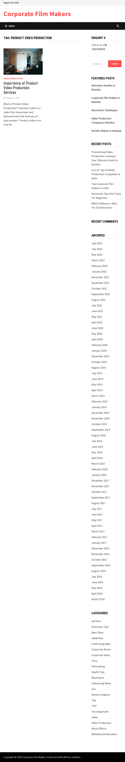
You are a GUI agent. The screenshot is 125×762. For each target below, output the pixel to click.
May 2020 (96, 333)
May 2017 (96, 520)
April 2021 (97, 322)
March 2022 (98, 260)
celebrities (97, 638)
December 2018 (100, 413)
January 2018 (99, 475)
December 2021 (100, 277)
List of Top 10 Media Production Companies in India (105, 174)
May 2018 (96, 452)
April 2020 (97, 339)
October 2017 (99, 492)
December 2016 (100, 548)
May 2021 (96, 316)
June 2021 (97, 311)
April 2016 (97, 593)
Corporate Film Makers (37, 13)
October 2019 (99, 362)
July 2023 (96, 243)
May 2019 (96, 384)
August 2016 (98, 571)
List (93, 689)
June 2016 (97, 582)
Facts (94, 660)
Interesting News (101, 683)
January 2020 (99, 350)
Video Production (13, 78)
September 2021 (100, 294)
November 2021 (100, 283)
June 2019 (97, 379)
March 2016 (98, 599)
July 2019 (96, 373)
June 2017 (97, 514)
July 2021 (96, 305)
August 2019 (98, 367)
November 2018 (100, 418)
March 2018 (98, 463)
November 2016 (100, 554)
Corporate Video (100, 655)
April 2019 (97, 390)
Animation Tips (100, 627)
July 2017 (96, 509)
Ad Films (96, 621)
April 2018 (97, 458)
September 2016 (100, 565)
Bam (77, 757)
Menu (12, 25)
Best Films (97, 632)
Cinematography (100, 644)
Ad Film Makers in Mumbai (106, 131)
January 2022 (99, 271)
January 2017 (99, 542)
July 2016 (96, 576)
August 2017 (98, 503)
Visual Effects (99, 728)
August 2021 (98, 300)
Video (94, 717)
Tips (93, 700)
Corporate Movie (101, 649)
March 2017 (98, 531)
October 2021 (99, 288)
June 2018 (97, 446)
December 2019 (100, 356)
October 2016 (99, 559)
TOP (94, 706)
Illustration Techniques (104, 110)
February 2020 (99, 345)
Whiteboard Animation (104, 734)
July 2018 (96, 441)
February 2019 (99, 401)
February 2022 (99, 266)
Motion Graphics (100, 694)
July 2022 (96, 249)
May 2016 (96, 588)
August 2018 (98, 435)
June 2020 (97, 328)
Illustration (97, 677)
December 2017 (100, 480)
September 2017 (100, 497)
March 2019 (98, 396)
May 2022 (96, 254)
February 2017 (99, 537)
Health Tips (98, 672)
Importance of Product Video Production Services (21, 88)
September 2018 (100, 429)
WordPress (65, 757)
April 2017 (97, 525)
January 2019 (99, 407)
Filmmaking (98, 666)
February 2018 (99, 469)
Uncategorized (99, 711)
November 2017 (100, 486)
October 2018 (99, 424)
